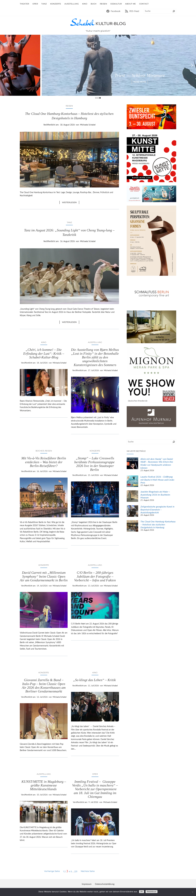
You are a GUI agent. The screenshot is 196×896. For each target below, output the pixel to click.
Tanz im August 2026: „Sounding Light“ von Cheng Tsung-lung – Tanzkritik (69, 232)
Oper (95, 774)
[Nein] (192, 892)
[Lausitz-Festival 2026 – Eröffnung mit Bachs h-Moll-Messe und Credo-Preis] (132, 481)
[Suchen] (173, 11)
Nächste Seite (88, 871)
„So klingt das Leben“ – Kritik (95, 680)
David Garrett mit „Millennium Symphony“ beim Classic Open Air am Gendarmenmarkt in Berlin (44, 576)
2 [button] (98, 98)
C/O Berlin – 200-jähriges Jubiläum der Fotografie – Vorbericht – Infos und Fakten (95, 576)
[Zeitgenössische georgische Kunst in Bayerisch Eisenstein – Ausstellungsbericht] (132, 511)
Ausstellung (95, 342)
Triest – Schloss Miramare (98, 75)
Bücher (40, 451)
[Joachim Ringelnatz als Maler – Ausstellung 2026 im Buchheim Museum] (132, 496)
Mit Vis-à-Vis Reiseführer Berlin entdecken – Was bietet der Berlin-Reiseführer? (43, 462)
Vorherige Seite (52, 871)
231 (75, 871)
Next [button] (192, 65)
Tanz (69, 222)
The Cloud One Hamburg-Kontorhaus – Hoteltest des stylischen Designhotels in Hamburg (69, 116)
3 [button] (100, 98)
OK (141, 892)
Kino (43, 342)
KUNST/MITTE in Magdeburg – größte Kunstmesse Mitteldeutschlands (44, 785)
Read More (98, 82)
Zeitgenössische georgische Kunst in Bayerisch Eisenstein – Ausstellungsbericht (157, 510)
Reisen (69, 106)
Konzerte (95, 451)
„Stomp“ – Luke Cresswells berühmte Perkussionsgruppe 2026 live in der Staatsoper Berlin (95, 463)
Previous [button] (4, 65)
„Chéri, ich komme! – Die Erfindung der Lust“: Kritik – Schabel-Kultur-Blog (43, 353)
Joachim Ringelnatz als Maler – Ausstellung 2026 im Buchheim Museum (155, 495)
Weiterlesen (70, 202)
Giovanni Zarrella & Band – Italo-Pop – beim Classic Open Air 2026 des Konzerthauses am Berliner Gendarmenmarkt (44, 685)
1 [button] (96, 98)
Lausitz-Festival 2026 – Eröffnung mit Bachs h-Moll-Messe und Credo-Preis (157, 480)
